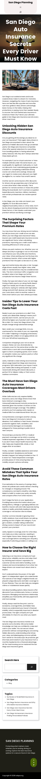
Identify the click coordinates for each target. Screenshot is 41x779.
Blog (10, 683)
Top (33, 762)
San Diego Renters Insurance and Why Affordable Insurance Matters (21, 703)
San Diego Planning (20, 2)
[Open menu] (20, 7)
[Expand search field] (20, 12)
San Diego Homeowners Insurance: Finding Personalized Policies (20, 714)
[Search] (31, 667)
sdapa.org (19, 775)
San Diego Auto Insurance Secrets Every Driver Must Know (19, 709)
